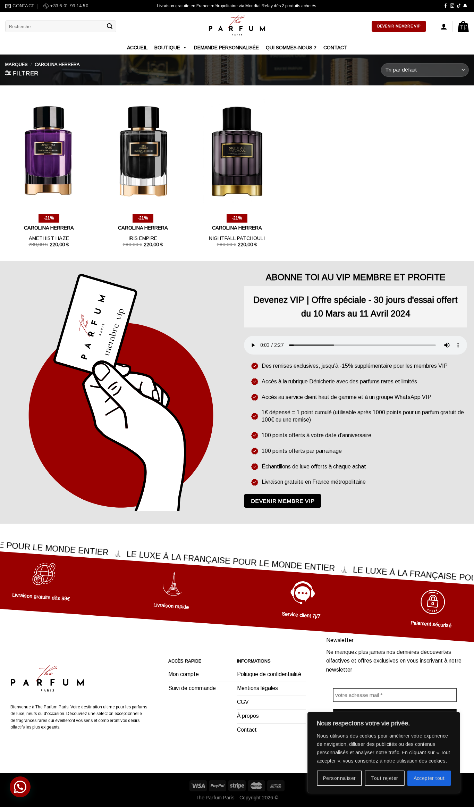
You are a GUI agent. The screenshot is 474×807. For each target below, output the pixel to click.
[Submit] (110, 26)
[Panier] (463, 26)
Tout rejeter (384, 778)
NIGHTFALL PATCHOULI (237, 238)
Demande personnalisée (226, 47)
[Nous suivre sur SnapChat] (465, 5)
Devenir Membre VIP (399, 26)
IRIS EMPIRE (142, 238)
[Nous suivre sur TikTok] (459, 5)
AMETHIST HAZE (49, 238)
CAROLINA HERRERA (49, 228)
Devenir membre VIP (282, 501)
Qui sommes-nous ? (291, 47)
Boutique (167, 47)
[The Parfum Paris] (237, 26)
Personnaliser (339, 778)
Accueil (137, 47)
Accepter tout (429, 778)
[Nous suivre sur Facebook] (445, 5)
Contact (335, 47)
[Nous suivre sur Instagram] (452, 5)
